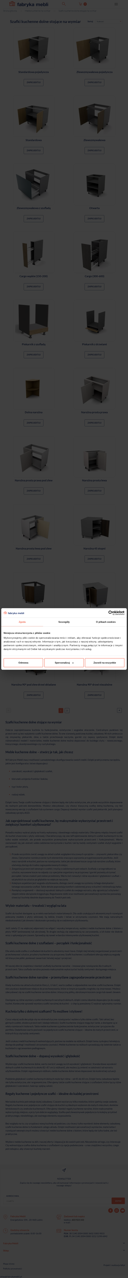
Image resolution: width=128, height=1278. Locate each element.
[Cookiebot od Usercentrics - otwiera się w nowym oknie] (110, 613)
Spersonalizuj (62, 662)
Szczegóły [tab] (64, 622)
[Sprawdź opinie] (3, 33)
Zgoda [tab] (22, 622)
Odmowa (23, 662)
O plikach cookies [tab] (106, 622)
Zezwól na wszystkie (105, 662)
